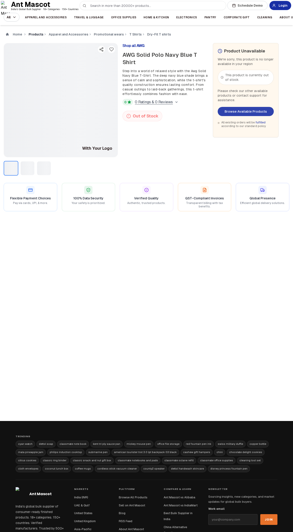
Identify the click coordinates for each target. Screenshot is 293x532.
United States (83, 513)
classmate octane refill (179, 460)
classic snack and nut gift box (92, 460)
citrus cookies (27, 460)
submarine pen (98, 452)
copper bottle (258, 443)
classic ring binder (54, 460)
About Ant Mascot (131, 529)
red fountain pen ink (198, 443)
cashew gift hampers (196, 452)
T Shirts (135, 34)
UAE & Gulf (82, 505)
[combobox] (155, 5)
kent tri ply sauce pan (106, 443)
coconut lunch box (56, 468)
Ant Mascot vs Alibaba (179, 497)
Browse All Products (133, 497)
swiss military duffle (230, 443)
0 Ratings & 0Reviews (154, 102)
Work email (216, 508)
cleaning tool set (250, 460)
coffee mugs (83, 468)
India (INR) (81, 497)
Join (269, 519)
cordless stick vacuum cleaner (117, 468)
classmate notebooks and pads (138, 460)
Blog (122, 513)
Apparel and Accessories (68, 34)
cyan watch (25, 443)
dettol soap (46, 443)
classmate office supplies (216, 460)
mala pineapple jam (30, 452)
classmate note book (73, 443)
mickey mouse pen (139, 443)
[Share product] (101, 49)
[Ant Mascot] (6, 5)
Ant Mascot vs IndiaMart (181, 505)
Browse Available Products (246, 111)
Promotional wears (109, 34)
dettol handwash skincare (187, 468)
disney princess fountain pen (228, 468)
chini (220, 452)
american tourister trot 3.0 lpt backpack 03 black (145, 452)
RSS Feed (125, 521)
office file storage (168, 443)
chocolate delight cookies (245, 452)
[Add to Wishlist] (111, 49)
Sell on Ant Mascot (132, 505)
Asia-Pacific (82, 529)
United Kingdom (85, 521)
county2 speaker (154, 468)
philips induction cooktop (66, 452)
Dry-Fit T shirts (159, 34)
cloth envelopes (28, 468)
